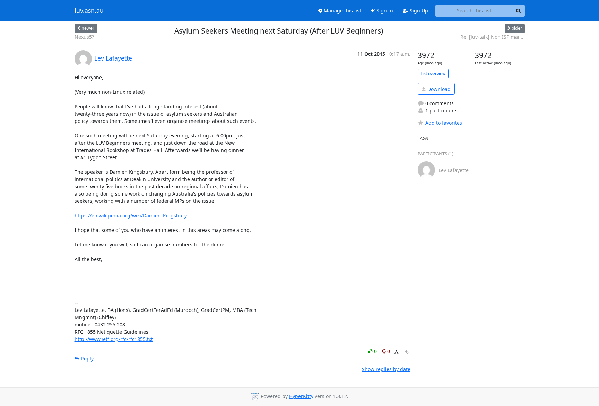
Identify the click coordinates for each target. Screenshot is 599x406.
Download (438, 89)
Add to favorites (443, 122)
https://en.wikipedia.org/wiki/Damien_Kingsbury (131, 215)
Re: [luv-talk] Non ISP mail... (492, 37)
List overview (433, 73)
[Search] (518, 11)
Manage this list (341, 10)
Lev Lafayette (113, 58)
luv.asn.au (89, 11)
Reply (86, 358)
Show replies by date (386, 369)
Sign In (384, 10)
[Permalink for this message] (406, 352)
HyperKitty (301, 396)
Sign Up (418, 10)
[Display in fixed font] (396, 352)
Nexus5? (84, 37)
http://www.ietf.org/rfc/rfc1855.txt (114, 339)
